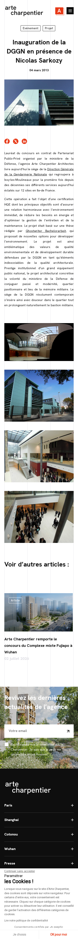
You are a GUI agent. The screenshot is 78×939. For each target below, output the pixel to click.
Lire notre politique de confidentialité (26, 920)
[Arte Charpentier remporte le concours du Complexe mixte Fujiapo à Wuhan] (38, 612)
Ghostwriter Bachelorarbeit (46, 231)
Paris (8, 805)
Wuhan (10, 849)
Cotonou (11, 834)
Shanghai (11, 820)
